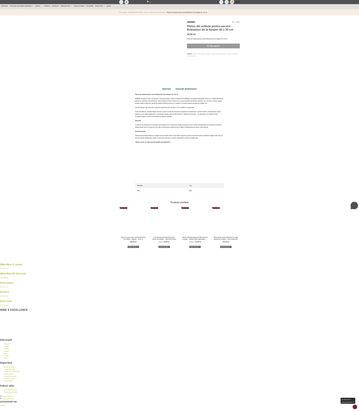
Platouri (55, 6)
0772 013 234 (4, 296)
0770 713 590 (4, 305)
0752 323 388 (4, 278)
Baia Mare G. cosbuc (12, 264)
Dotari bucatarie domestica (219, 54)
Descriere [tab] (166, 88)
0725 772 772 (4, 268)
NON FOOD (99, 6)
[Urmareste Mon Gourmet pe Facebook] (127, 2)
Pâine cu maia (79, 6)
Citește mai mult (133, 247)
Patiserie (89, 6)
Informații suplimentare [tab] (186, 88)
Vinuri (37, 6)
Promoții (4, 6)
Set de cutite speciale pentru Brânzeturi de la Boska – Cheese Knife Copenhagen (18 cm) (195, 238)
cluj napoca (7, 282)
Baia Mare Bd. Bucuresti (14, 273)
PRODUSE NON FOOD (135, 12)
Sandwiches (65, 6)
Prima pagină (123, 12)
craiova (5, 291)
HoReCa (47, 6)
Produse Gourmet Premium (21, 6)
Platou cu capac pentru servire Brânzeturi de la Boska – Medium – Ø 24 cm (133, 238)
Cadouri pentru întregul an (157, 12)
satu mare (7, 300)
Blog (109, 6)
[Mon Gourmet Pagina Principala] (121, 2)
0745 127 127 (4, 287)
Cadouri (146, 12)
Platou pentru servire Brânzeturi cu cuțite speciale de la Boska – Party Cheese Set (226, 238)
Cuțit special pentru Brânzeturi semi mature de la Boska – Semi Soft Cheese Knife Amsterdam (164, 238)
